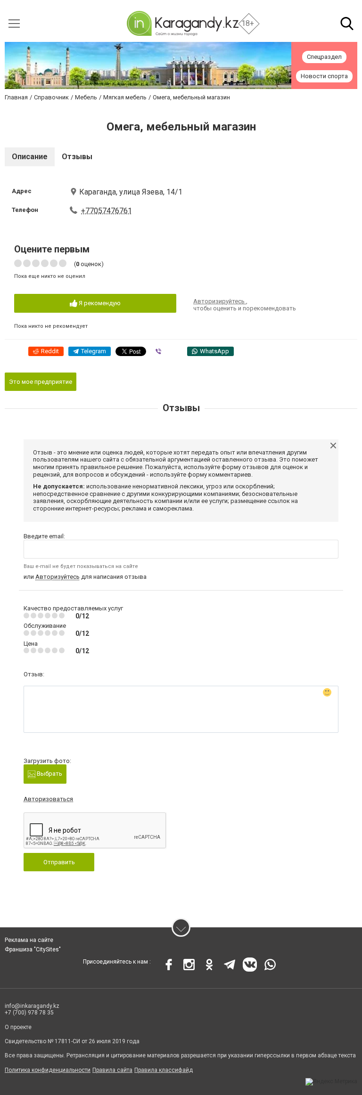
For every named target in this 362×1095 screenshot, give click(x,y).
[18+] (182, 23)
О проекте (18, 1027)
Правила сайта (112, 1070)
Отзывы (77, 156)
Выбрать (48, 773)
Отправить (59, 862)
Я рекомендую (99, 303)
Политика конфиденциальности (47, 1070)
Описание (30, 156)
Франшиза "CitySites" (33, 949)
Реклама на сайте (29, 940)
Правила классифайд (163, 1070)
